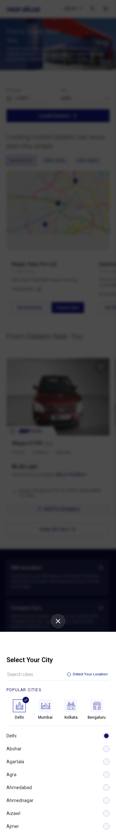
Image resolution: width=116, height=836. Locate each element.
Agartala (15, 761)
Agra (11, 774)
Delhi (11, 735)
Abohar (14, 748)
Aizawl (13, 813)
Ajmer (12, 826)
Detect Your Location (90, 674)
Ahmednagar (20, 800)
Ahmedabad (19, 787)
